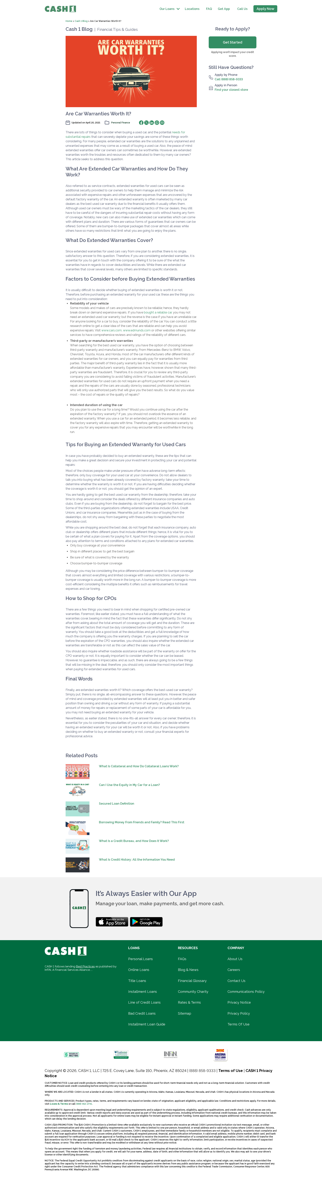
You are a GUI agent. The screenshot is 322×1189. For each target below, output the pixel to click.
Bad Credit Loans (142, 1013)
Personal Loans (140, 959)
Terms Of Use (239, 1024)
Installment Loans (142, 992)
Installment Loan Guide (146, 1024)
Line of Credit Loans (144, 1002)
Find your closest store (231, 89)
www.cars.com (111, 330)
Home (69, 21)
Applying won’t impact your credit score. (232, 54)
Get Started (232, 42)
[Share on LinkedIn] (151, 122)
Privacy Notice (239, 1002)
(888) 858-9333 (202, 1070)
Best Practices (85, 966)
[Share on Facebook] (141, 122)
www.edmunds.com (137, 330)
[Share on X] (146, 122)
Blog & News (188, 970)
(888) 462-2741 (84, 1104)
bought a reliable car (158, 312)
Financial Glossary (192, 981)
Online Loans (138, 970)
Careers (234, 970)
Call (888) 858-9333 (229, 79)
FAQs (182, 959)
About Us (235, 959)
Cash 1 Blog (81, 21)
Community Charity (193, 992)
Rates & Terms (189, 1002)
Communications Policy (246, 992)
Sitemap (184, 1013)
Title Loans (137, 981)
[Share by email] (162, 122)
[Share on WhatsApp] (157, 122)
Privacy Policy (239, 1013)
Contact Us (236, 981)
